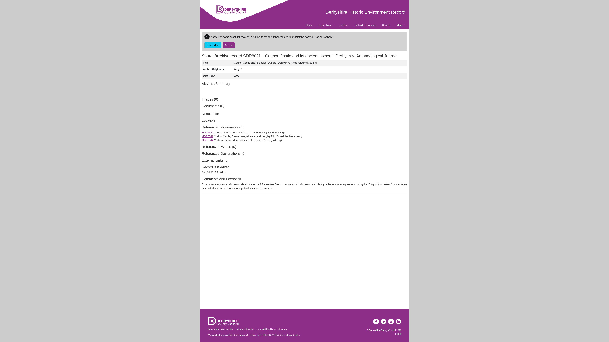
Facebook (376, 321)
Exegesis (223, 335)
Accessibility (227, 329)
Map (399, 25)
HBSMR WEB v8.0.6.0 (274, 335)
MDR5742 (207, 136)
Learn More (212, 45)
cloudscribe (294, 335)
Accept (228, 45)
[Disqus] (304, 235)
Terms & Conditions (266, 329)
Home (309, 25)
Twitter (383, 321)
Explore (344, 25)
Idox (235, 335)
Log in (398, 333)
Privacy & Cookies (245, 329)
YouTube (391, 321)
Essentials (325, 25)
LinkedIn (398, 321)
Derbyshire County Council (382, 330)
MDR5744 (207, 140)
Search (386, 25)
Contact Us (213, 329)
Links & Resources (365, 25)
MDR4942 (207, 132)
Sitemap (282, 329)
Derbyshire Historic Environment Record (365, 12)
